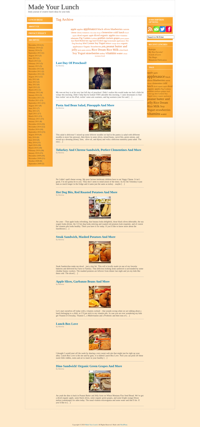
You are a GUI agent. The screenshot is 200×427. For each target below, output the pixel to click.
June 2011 (33, 108)
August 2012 (34, 77)
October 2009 (34, 161)
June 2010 (33, 140)
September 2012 (35, 74)
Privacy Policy (37, 33)
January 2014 (34, 50)
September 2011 (35, 103)
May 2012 (33, 84)
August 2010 (34, 135)
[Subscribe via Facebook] (169, 31)
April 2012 (33, 87)
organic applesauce (164, 96)
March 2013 (33, 61)
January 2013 (34, 66)
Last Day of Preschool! (71, 63)
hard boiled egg (100, 41)
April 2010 (33, 145)
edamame (75, 38)
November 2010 (35, 127)
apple (73, 29)
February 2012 (34, 92)
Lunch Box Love (67, 324)
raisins (88, 50)
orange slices (116, 43)
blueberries (116, 29)
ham (72, 41)
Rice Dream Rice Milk (105, 49)
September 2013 (35, 53)
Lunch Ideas (36, 20)
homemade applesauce (116, 41)
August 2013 (34, 55)
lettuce (108, 43)
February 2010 (34, 150)
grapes (117, 38)
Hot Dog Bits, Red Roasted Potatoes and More (86, 192)
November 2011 (35, 98)
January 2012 (34, 95)
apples (80, 29)
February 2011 (34, 119)
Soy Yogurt (78, 53)
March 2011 (33, 116)
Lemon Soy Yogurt (96, 43)
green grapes (124, 38)
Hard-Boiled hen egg (83, 41)
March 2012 (33, 90)
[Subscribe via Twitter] (162, 31)
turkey (102, 53)
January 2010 (34, 153)
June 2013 (33, 58)
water (120, 53)
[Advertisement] (100, 417)
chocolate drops (95, 33)
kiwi (85, 43)
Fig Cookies (84, 38)
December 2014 (35, 45)
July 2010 (32, 137)
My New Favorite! (156, 52)
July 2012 (32, 79)
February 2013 (34, 63)
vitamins (111, 53)
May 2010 (33, 142)
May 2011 (33, 111)
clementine (107, 32)
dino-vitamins (121, 35)
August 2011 (34, 106)
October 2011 (34, 100)
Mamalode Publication (158, 60)
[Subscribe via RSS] (150, 31)
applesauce (90, 29)
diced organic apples (105, 35)
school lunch (123, 50)
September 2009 (35, 163)
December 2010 (35, 124)
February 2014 (34, 48)
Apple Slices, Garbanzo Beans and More (83, 281)
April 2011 (33, 113)
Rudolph (152, 49)
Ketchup (79, 43)
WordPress (123, 425)
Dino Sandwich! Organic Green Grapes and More (89, 366)
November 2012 (35, 71)
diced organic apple (85, 35)
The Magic (153, 57)
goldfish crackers (105, 38)
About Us (34, 26)
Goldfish (94, 38)
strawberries (92, 53)
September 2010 (35, 132)
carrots (126, 29)
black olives (104, 29)
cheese (73, 32)
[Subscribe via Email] (156, 31)
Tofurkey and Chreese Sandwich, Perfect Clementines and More (98, 150)
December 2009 (35, 156)
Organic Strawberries (92, 47)
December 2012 (35, 69)
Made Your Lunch (53, 7)
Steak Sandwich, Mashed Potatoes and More (85, 237)
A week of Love (155, 55)
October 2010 (34, 129)
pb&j (104, 47)
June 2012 (33, 82)
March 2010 (33, 148)
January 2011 (34, 121)
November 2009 (35, 158)
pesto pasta (81, 50)
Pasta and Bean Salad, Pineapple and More (85, 105)
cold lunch (118, 32)
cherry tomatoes (83, 33)
